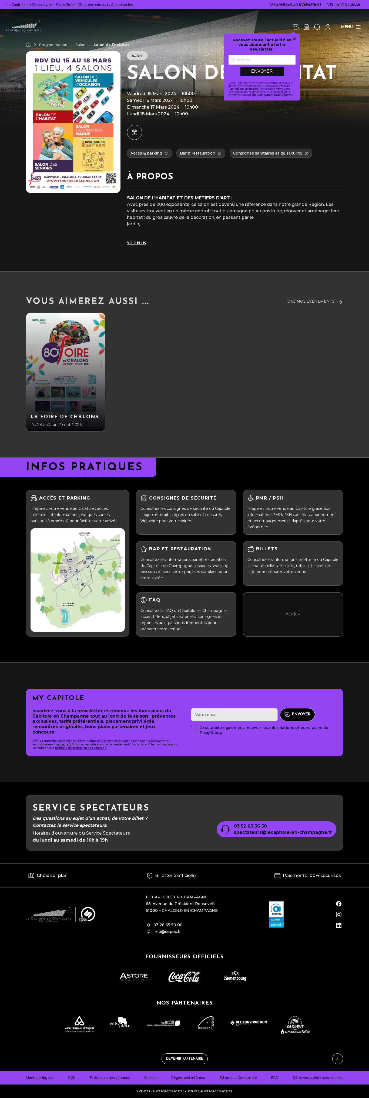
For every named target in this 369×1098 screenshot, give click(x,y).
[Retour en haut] (337, 1058)
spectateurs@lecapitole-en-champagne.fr (283, 832)
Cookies (150, 1078)
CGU (72, 1078)
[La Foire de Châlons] (65, 372)
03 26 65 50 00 (168, 924)
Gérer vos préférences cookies (318, 1078)
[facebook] (338, 903)
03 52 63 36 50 (250, 826)
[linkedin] (338, 925)
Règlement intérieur (188, 1078)
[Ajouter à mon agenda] (134, 132)
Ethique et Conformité (238, 1078)
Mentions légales (40, 1078)
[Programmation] (306, 27)
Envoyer (262, 71)
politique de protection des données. (81, 747)
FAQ (275, 1078)
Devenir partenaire (184, 1058)
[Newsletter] (295, 27)
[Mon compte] (328, 27)
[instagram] (338, 914)
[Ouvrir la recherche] (317, 27)
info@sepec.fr (167, 931)
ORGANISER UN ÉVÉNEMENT (296, 4)
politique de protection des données (270, 94)
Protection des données (110, 1078)
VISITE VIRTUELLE (343, 4)
